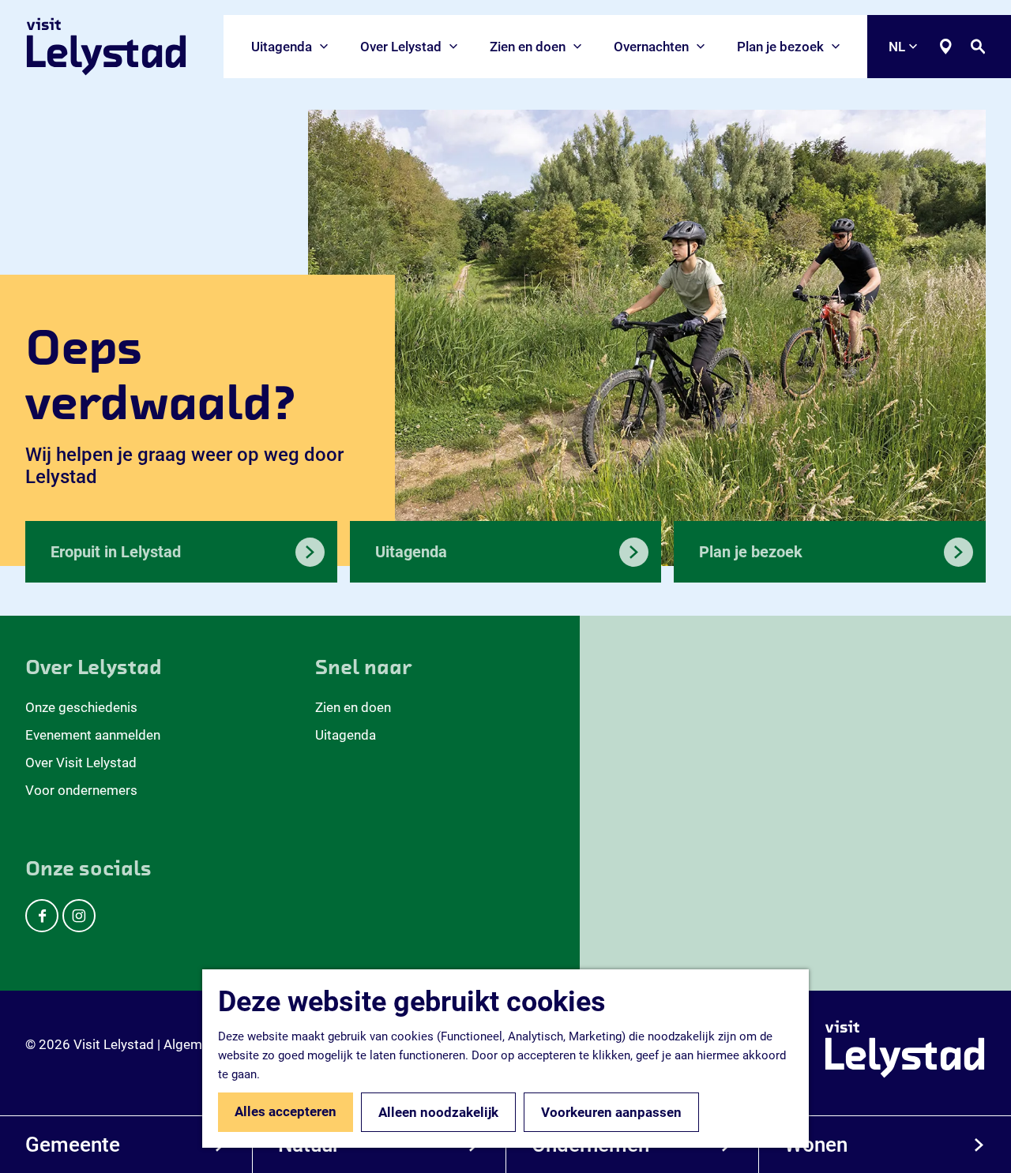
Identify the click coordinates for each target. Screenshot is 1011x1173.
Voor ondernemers (81, 790)
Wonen (816, 1144)
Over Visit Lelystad (81, 762)
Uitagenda (345, 735)
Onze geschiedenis (81, 707)
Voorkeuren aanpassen (611, 1112)
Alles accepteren (285, 1111)
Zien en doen (353, 707)
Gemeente (72, 1144)
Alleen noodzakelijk (438, 1112)
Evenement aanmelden (92, 735)
